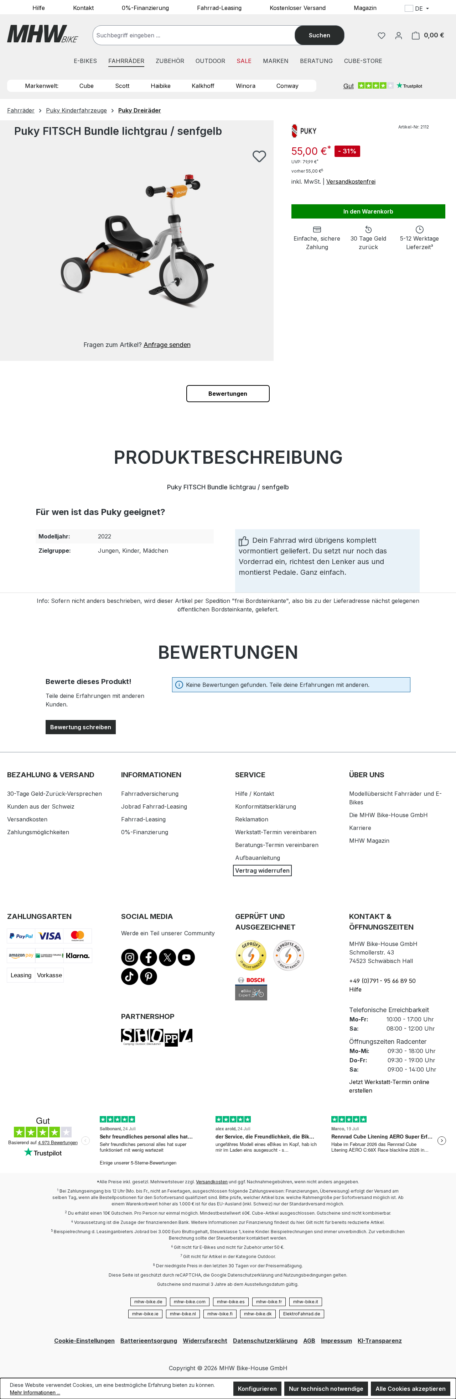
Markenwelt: (41, 85)
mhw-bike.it (305, 1301)
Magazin (365, 7)
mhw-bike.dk (258, 1313)
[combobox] (201, 35)
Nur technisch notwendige (326, 1388)
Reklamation (251, 819)
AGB (309, 1340)
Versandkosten (27, 819)
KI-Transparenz (380, 1340)
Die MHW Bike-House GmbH (388, 815)
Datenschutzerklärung (265, 1340)
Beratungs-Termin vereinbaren (276, 844)
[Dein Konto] (398, 35)
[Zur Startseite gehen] (42, 33)
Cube (86, 85)
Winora (245, 85)
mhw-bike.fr (269, 1301)
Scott (122, 85)
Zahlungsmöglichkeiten (38, 832)
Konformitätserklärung (265, 806)
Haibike (161, 85)
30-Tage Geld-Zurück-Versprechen (54, 793)
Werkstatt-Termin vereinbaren (275, 832)
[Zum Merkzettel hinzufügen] (259, 156)
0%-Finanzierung (145, 7)
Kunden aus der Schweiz (40, 806)
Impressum (336, 1340)
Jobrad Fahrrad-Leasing (154, 806)
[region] (137, 249)
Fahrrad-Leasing (219, 7)
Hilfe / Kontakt (254, 793)
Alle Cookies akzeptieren (410, 1388)
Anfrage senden (167, 344)
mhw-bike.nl (183, 1313)
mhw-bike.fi (220, 1313)
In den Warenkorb (368, 211)
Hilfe (38, 7)
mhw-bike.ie (145, 1313)
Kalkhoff (203, 85)
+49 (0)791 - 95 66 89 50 (382, 980)
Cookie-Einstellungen (84, 1340)
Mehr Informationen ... (35, 1392)
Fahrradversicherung (149, 793)
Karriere (360, 827)
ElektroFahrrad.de (301, 1313)
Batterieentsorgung (148, 1340)
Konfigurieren (257, 1388)
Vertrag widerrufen (262, 870)
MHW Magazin (369, 840)
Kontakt (83, 7)
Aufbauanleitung (257, 857)
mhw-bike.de (148, 1301)
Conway (287, 85)
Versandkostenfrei (350, 181)
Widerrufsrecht (205, 1340)
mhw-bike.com (190, 1301)
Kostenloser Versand (298, 7)
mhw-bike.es (231, 1301)
